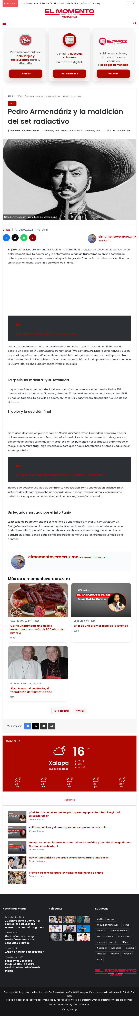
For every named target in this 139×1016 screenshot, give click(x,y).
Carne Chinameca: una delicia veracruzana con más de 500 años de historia (36, 629)
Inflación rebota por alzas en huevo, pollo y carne (47, 333)
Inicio (13, 96)
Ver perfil (104, 240)
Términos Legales (67, 1004)
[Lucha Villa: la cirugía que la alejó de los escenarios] (83, 928)
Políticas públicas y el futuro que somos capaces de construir (67, 827)
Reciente (69, 800)
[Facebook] (6, 237)
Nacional (102, 947)
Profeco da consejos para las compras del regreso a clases (66, 872)
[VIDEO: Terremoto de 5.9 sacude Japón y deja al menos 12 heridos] (83, 920)
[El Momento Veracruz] (69, 13)
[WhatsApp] (23, 237)
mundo (113, 942)
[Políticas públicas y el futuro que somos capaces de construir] (17, 832)
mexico (101, 942)
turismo (115, 953)
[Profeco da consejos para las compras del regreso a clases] (17, 877)
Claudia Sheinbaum (107, 924)
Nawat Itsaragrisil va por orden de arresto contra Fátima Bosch (68, 857)
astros (110, 919)
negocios (116, 947)
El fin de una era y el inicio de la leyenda (101, 626)
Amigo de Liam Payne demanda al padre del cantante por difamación (60, 475)
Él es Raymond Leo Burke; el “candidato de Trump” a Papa (31, 690)
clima (126, 924)
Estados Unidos (105, 936)
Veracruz (128, 953)
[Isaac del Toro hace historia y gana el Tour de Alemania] (55, 928)
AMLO (100, 919)
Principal (63, 711)
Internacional (125, 936)
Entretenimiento (119, 930)
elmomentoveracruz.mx (23, 130)
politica (130, 947)
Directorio (85, 1004)
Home (52, 1004)
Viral (20, 96)
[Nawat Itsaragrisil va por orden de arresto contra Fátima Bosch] (17, 862)
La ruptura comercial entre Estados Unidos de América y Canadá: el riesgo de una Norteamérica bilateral (78, 3)
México (125, 942)
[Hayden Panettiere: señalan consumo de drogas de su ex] (55, 937)
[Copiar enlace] (32, 237)
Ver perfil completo (92, 557)
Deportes (101, 930)
